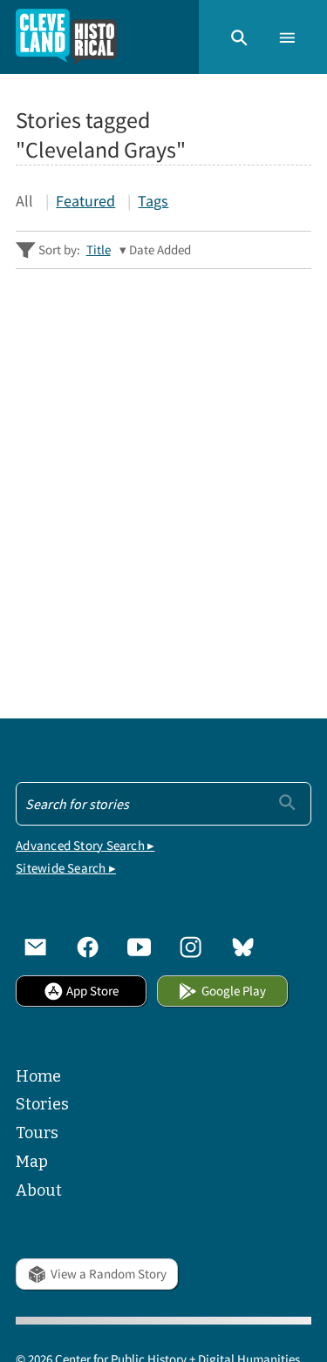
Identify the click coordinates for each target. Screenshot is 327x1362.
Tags (153, 201)
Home (38, 1076)
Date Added (160, 249)
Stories (42, 1104)
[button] (239, 36)
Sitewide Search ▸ (66, 868)
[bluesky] (242, 947)
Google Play (233, 990)
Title (98, 249)
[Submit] (287, 802)
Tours (37, 1133)
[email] (35, 947)
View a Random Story (109, 1273)
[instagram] (190, 947)
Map (32, 1161)
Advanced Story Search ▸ (85, 845)
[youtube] (139, 947)
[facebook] (87, 947)
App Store (92, 990)
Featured (85, 201)
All (24, 201)
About (39, 1190)
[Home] (66, 37)
